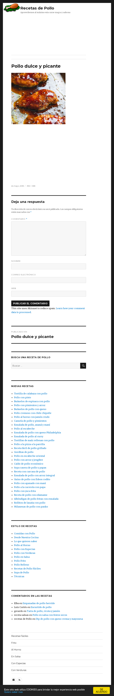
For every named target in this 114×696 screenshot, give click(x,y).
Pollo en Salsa (22, 556)
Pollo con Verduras (24, 553)
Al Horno (16, 649)
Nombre (16, 261)
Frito (13, 643)
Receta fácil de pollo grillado (30, 448)
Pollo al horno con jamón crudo (31, 417)
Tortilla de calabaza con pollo (30, 393)
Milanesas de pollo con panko (31, 506)
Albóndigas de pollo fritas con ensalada (36, 498)
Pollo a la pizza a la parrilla (29, 444)
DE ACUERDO (101, 690)
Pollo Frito (20, 560)
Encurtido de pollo (41, 607)
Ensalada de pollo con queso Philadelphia (37, 432)
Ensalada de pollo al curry (28, 436)
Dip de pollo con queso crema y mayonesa (59, 618)
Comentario (19, 219)
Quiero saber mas (13, 691)
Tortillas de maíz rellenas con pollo (34, 440)
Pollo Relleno (21, 564)
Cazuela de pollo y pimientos (30, 420)
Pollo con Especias (24, 549)
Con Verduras (18, 670)
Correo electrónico (23, 274)
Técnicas (19, 576)
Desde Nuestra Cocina (26, 537)
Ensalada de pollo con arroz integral (34, 475)
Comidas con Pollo (24, 533)
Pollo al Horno (22, 545)
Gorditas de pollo (24, 452)
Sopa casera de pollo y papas (30, 467)
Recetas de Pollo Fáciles (27, 568)
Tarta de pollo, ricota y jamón (43, 611)
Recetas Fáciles (19, 636)
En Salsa (15, 656)
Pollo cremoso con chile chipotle (32, 413)
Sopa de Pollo (21, 572)
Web (13, 288)
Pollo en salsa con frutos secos (50, 615)
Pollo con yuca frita (25, 491)
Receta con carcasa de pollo (29, 471)
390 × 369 (31, 186)
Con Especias (18, 663)
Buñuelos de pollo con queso (30, 409)
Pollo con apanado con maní (30, 483)
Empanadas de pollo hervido (39, 603)
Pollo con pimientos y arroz (29, 405)
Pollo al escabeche (24, 428)
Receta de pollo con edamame (30, 495)
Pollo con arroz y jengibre (28, 459)
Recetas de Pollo (37, 8)
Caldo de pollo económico (28, 463)
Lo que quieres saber (25, 541)
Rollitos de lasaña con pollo (29, 502)
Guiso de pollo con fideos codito (32, 479)
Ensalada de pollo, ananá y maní (32, 424)
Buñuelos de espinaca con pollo (32, 401)
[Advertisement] (53, 34)
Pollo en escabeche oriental (29, 456)
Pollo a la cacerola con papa (29, 487)
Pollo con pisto (22, 397)
